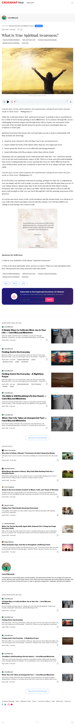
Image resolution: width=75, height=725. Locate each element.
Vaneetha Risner (9, 468)
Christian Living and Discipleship (47, 40)
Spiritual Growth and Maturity (11, 43)
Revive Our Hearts (10, 450)
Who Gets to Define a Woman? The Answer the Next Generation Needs (28, 453)
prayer (33, 359)
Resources (30, 2)
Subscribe (39, 26)
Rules (53, 701)
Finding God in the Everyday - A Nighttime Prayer (20, 638)
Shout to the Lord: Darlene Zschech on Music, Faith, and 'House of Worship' (30, 490)
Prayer (12, 386)
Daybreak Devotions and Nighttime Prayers (21, 26)
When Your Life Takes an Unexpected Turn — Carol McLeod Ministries (28, 675)
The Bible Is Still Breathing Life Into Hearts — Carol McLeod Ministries (28, 656)
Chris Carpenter (9, 487)
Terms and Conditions (44, 701)
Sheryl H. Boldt (8, 505)
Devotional (25, 43)
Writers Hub (59, 701)
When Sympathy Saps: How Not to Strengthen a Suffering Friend (26, 545)
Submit (49, 300)
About (17, 701)
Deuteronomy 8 (6, 477)
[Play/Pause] (8, 102)
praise (17, 361)
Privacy (34, 701)
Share (15, 283)
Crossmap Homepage (8, 701)
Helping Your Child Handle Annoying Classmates (20, 508)
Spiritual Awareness (23, 359)
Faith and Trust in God (28, 40)
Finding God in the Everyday (16, 352)
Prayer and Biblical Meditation (11, 40)
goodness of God (8, 361)
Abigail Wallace (9, 542)
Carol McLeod (13, 18)
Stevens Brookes (9, 523)
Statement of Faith (25, 701)
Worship (5, 386)
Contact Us (67, 701)
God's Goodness (36, 384)
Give (23, 283)
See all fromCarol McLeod (37, 438)
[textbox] (37, 159)
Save (6, 283)
